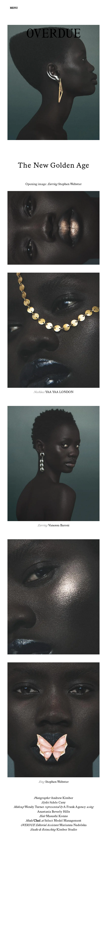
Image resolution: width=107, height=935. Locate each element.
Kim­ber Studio (66, 829)
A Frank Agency (74, 807)
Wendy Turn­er (34, 807)
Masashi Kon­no (57, 816)
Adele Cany (58, 802)
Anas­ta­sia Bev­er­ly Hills (53, 811)
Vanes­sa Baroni (58, 525)
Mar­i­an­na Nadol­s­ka (73, 825)
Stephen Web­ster (70, 184)
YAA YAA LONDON (59, 392)
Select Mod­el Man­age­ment (63, 820)
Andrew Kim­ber (62, 798)
